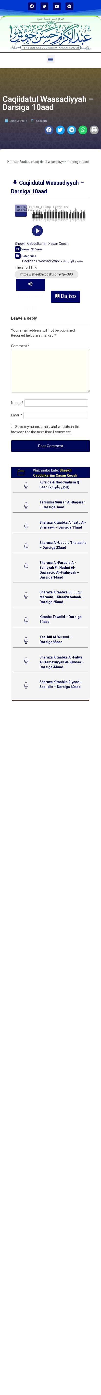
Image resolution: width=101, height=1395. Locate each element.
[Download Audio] (30, 285)
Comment (20, 346)
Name (17, 403)
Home (12, 162)
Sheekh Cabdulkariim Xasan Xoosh (42, 244)
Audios (25, 162)
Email (16, 415)
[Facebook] (32, 6)
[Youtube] (57, 6)
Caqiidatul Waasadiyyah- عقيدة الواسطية (52, 261)
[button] (51, 59)
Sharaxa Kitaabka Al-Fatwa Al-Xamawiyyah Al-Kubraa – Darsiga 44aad (61, 662)
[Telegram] (69, 6)
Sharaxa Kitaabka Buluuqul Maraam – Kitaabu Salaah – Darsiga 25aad (61, 597)
